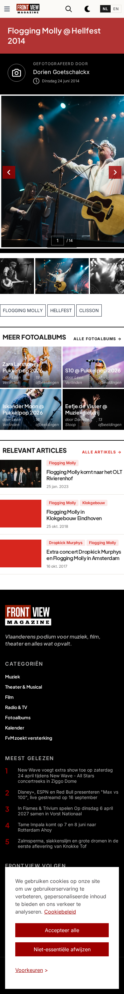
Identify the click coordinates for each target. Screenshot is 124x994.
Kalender (14, 727)
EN (116, 8)
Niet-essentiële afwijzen (62, 949)
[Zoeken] (69, 9)
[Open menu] (7, 8)
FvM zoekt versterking (28, 738)
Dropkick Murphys (66, 542)
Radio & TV (16, 707)
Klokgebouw (93, 502)
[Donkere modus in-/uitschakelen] (88, 9)
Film (9, 697)
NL (105, 8)
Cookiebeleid (60, 911)
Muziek (12, 676)
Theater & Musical (23, 687)
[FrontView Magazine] (28, 615)
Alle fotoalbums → (97, 338)
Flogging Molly (62, 462)
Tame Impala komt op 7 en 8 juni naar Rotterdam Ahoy (57, 827)
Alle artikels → (101, 452)
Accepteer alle (62, 930)
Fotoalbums (18, 717)
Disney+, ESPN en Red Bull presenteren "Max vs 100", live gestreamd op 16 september (68, 794)
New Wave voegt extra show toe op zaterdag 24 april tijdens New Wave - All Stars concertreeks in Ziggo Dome (65, 775)
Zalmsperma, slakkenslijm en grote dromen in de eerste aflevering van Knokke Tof (68, 843)
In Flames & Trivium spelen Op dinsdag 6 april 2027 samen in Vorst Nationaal (65, 811)
